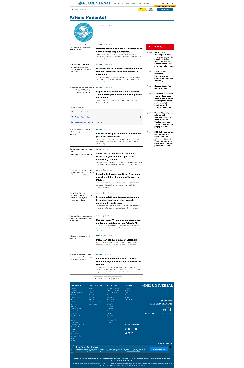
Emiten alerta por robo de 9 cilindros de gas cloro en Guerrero (118, 135)
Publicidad (125, 358)
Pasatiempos (111, 315)
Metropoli (74, 311)
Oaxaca (127, 290)
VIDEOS (120, 3)
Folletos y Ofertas (113, 290)
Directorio (77, 358)
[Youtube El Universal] (136, 329)
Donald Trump (76, 308)
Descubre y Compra (113, 288)
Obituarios (110, 297)
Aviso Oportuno (112, 292)
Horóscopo (110, 317)
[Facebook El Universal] (129, 329)
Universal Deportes (77, 324)
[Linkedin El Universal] (132, 333)
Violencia (117, 358)
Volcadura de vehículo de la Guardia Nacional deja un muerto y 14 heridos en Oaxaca (118, 261)
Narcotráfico (75, 315)
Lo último (154, 47)
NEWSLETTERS (136, 3)
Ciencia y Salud (76, 336)
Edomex (127, 288)
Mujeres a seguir (76, 292)
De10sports (110, 306)
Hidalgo (127, 295)
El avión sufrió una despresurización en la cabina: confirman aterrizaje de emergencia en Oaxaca (118, 200)
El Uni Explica (76, 299)
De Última (92, 295)
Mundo (73, 306)
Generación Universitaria (111, 300)
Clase (91, 288)
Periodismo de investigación (76, 296)
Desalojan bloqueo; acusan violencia (116, 240)
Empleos (110, 295)
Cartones (74, 320)
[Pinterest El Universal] (129, 333)
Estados (99, 44)
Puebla (127, 292)
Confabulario (75, 331)
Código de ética (107, 358)
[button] (165, 9)
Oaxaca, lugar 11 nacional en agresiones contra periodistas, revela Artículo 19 (118, 221)
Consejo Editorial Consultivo (91, 358)
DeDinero (110, 308)
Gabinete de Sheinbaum (75, 303)
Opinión (73, 317)
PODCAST (127, 3)
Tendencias (75, 333)
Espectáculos (75, 327)
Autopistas (92, 299)
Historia (146, 358)
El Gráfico (110, 304)
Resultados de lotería (112, 321)
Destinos (92, 297)
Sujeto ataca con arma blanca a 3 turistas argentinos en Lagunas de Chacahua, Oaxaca (115, 156)
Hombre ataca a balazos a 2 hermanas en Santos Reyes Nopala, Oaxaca (119, 50)
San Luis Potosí (130, 299)
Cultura (73, 329)
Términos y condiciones (118, 360)
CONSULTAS (145, 3)
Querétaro (128, 297)
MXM (115, 3)
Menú (73, 343)
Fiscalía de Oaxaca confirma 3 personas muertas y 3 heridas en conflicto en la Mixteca (118, 177)
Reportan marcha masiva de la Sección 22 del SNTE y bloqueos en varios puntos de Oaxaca (119, 94)
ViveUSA (110, 311)
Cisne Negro (93, 304)
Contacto (130, 360)
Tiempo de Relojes (95, 301)
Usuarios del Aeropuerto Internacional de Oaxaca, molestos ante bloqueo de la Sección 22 (119, 71)
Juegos (109, 313)
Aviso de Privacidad (136, 358)
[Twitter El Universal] (132, 329)
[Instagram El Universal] (126, 333)
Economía (74, 322)
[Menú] (73, 3)
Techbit (73, 340)
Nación (73, 288)
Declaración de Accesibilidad (160, 358)
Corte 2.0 (74, 290)
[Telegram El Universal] (126, 329)
